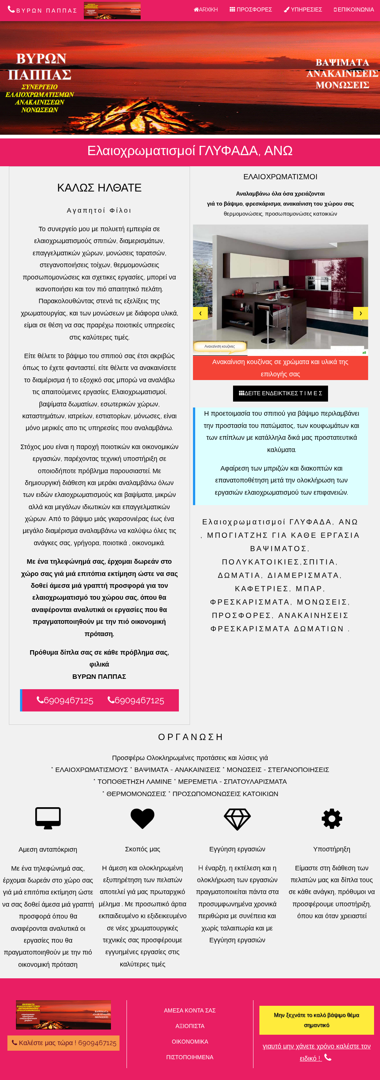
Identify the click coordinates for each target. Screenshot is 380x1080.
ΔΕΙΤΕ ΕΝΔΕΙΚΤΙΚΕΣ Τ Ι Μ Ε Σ (283, 393)
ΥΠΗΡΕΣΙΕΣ (305, 9)
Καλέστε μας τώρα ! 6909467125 (68, 1043)
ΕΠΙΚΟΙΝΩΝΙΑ (355, 9)
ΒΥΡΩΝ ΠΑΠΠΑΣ (47, 10)
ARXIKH (208, 9)
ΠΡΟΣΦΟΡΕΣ (253, 9)
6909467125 (69, 700)
